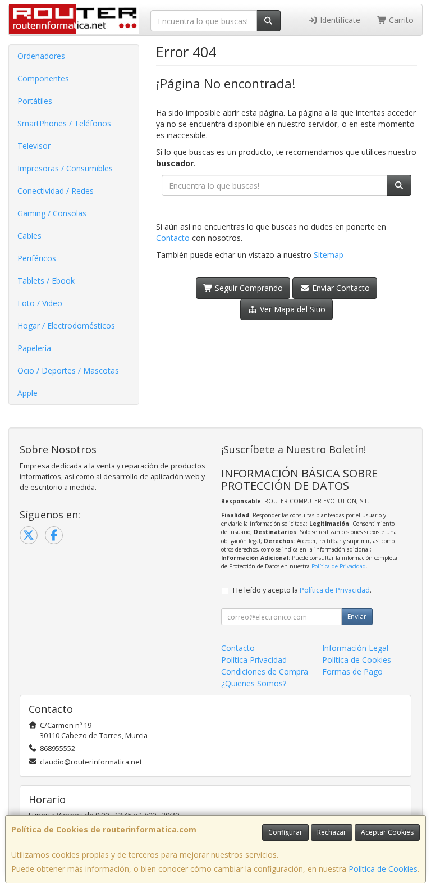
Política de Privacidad (338, 566)
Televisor (34, 145)
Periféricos (36, 258)
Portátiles (34, 100)
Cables (29, 235)
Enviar (356, 616)
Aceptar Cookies (387, 832)
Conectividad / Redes (55, 190)
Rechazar (331, 832)
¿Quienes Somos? (253, 683)
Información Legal (355, 648)
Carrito (400, 20)
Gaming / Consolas (51, 213)
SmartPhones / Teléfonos (64, 123)
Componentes (43, 78)
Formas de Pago (352, 671)
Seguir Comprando (248, 288)
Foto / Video (39, 303)
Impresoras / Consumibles (65, 168)
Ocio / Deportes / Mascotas (68, 370)
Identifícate (339, 20)
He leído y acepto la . (302, 590)
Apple (27, 393)
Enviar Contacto (340, 288)
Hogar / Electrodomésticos (66, 325)
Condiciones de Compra (264, 671)
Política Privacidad (254, 659)
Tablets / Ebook (46, 280)
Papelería (34, 348)
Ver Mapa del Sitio (291, 309)
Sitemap (328, 254)
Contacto (173, 238)
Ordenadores (41, 56)
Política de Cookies (383, 868)
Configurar (285, 832)
